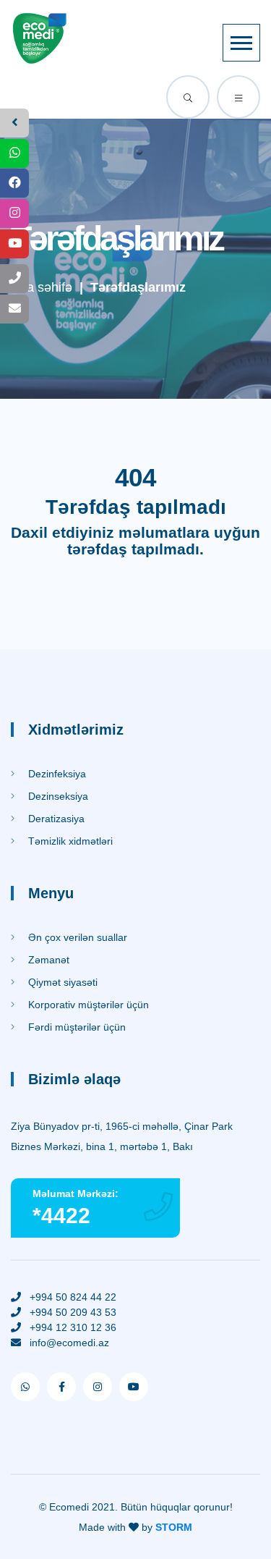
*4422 (61, 1216)
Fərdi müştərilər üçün (75, 1027)
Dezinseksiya (56, 796)
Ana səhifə (41, 287)
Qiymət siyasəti (61, 982)
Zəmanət (47, 960)
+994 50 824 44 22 (73, 1297)
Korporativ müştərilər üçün (87, 1004)
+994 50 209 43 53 (73, 1312)
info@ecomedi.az (69, 1342)
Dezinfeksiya (55, 774)
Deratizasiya (55, 818)
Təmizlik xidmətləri (69, 841)
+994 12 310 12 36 (73, 1327)
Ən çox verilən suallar (76, 937)
